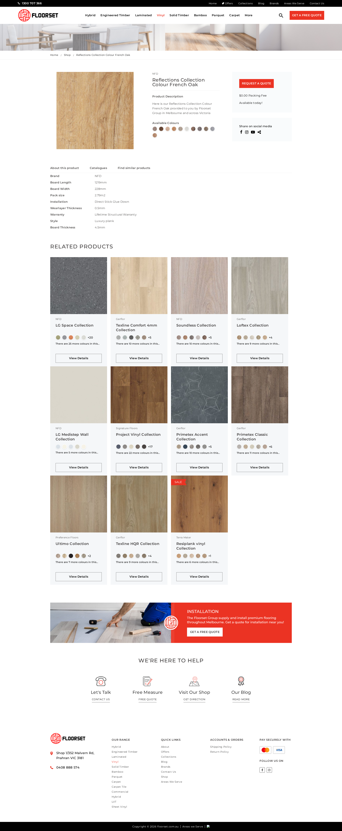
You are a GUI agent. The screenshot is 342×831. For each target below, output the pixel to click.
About (165, 746)
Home (213, 3)
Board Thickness (62, 227)
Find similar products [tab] (134, 168)
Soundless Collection (196, 325)
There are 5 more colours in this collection (76, 452)
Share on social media (255, 126)
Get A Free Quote (307, 15)
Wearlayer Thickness (66, 208)
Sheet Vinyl (119, 806)
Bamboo (200, 15)
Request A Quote (256, 83)
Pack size (57, 195)
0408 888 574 (67, 767)
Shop (67, 55)
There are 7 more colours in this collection (76, 562)
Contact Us (317, 3)
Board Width (60, 189)
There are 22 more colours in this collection (137, 452)
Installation (59, 201)
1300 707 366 (32, 3)
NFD (155, 73)
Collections (245, 3)
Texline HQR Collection (137, 544)
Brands (274, 3)
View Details (78, 358)
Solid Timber (179, 15)
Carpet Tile (119, 786)
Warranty (57, 214)
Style (54, 221)
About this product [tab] (64, 168)
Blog (261, 3)
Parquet (218, 15)
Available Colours (165, 123)
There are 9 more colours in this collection (257, 343)
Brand (54, 176)
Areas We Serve (294, 3)
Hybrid (90, 15)
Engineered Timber (115, 15)
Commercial (120, 791)
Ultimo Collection (72, 544)
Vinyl (161, 15)
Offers (229, 3)
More (248, 15)
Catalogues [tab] (98, 168)
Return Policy (219, 751)
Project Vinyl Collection (138, 434)
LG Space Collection (75, 325)
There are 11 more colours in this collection (257, 452)
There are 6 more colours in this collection (196, 562)
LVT (114, 801)
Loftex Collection (253, 325)
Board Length (60, 182)
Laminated (143, 15)
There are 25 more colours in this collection (77, 343)
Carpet (234, 15)
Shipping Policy (221, 746)
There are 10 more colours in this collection (137, 343)
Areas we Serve (192, 826)
